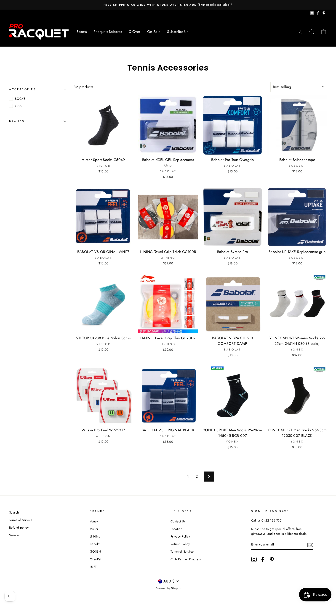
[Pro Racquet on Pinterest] (272, 559)
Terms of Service (20, 520)
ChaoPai (95, 559)
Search (14, 512)
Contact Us (178, 521)
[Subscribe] (310, 545)
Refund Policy (180, 544)
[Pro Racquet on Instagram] (254, 559)
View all (14, 535)
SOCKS (20, 98)
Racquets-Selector (107, 31)
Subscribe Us (177, 31)
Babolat (95, 544)
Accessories (22, 89)
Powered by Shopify (168, 588)
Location (176, 529)
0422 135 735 (271, 520)
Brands (17, 121)
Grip (18, 106)
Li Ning (95, 536)
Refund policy (19, 527)
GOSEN (95, 551)
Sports (82, 31)
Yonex (94, 521)
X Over (134, 31)
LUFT (93, 566)
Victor (94, 529)
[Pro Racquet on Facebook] (263, 559)
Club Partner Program (186, 559)
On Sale (153, 31)
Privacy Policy (180, 536)
